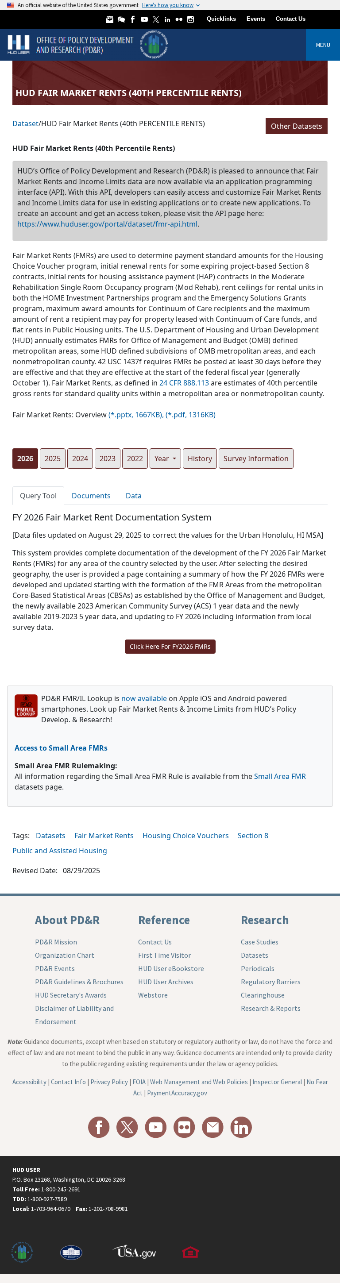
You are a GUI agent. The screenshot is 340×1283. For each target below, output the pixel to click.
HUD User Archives (165, 981)
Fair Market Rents (104, 835)
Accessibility (29, 1082)
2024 (80, 458)
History (200, 458)
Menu (323, 45)
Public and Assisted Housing (59, 850)
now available (144, 698)
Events (256, 18)
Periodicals (257, 968)
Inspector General (277, 1082)
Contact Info (68, 1082)
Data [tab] (134, 496)
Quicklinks (221, 18)
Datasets (51, 835)
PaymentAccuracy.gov (177, 1093)
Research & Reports (271, 1008)
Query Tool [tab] (38, 496)
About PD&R (67, 919)
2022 (135, 458)
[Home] (88, 44)
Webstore (153, 994)
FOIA (139, 1082)
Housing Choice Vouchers (186, 835)
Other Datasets (296, 126)
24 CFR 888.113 (184, 383)
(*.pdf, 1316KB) (191, 415)
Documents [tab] (91, 496)
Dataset (25, 123)
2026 (25, 458)
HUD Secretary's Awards (71, 994)
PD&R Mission (56, 941)
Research (265, 919)
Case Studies (259, 941)
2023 (108, 458)
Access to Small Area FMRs (61, 748)
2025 (53, 458)
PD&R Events (55, 968)
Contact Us (290, 18)
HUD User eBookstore (171, 968)
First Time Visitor (164, 955)
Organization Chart (64, 955)
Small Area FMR (280, 776)
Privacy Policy (109, 1082)
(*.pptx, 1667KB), (136, 415)
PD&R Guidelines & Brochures (79, 981)
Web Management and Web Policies (199, 1082)
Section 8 (253, 835)
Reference (164, 919)
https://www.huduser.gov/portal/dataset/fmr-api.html (107, 224)
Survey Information (256, 458)
